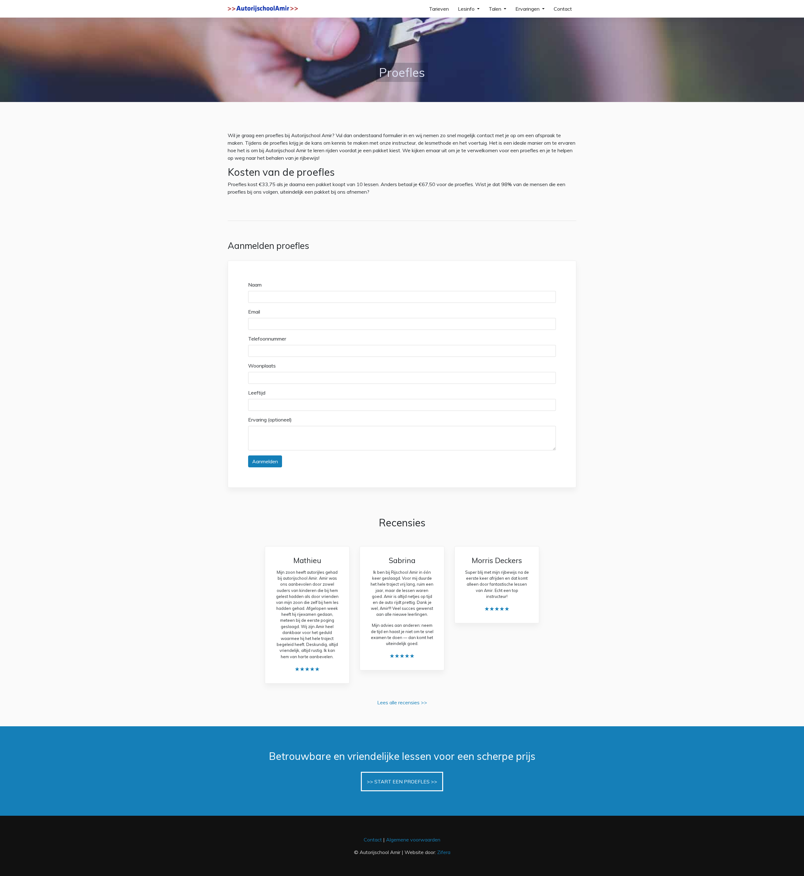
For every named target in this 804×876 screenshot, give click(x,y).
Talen (496, 9)
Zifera (443, 852)
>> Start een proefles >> (402, 781)
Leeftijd (256, 393)
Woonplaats (262, 366)
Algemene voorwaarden (413, 839)
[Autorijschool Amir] (263, 8)
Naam (255, 285)
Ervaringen (528, 9)
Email (254, 312)
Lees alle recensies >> (402, 702)
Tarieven (439, 9)
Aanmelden (265, 461)
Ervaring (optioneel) (270, 420)
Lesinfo (467, 9)
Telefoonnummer (267, 339)
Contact (563, 9)
